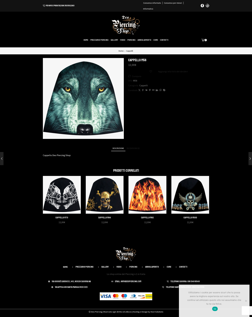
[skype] (163, 90)
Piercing (131, 40)
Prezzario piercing (99, 40)
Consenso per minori (173, 3)
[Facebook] (202, 6)
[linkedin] (157, 90)
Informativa (148, 8)
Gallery (114, 40)
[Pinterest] (150, 90)
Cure (155, 40)
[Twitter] (139, 90)
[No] (245, 300)
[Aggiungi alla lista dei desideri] (58, 196)
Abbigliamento (144, 40)
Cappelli (129, 51)
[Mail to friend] (153, 90)
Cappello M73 (61, 217)
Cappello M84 (104, 217)
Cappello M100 (190, 217)
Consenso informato (152, 3)
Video (122, 40)
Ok (215, 309)
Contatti (164, 40)
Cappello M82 (147, 217)
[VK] (146, 90)
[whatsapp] (160, 90)
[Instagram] (207, 6)
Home (86, 40)
